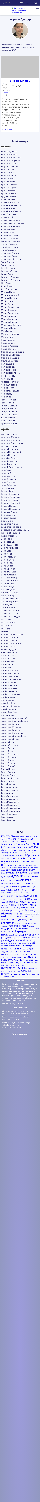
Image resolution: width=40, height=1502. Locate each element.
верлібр (21, 858)
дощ (3, 876)
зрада (33, 887)
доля (3, 872)
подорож (6, 928)
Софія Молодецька (10, 390)
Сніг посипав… (20, 81)
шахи (16, 971)
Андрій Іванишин (9, 449)
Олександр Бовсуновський (14, 718)
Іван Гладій (6, 619)
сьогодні (27, 951)
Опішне (7, 847)
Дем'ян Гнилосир (9, 577)
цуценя (3, 971)
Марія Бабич (7, 664)
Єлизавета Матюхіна (11, 613)
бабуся (28, 855)
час (8, 970)
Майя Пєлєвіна (8, 655)
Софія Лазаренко (9, 799)
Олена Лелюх (7, 748)
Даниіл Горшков (9, 541)
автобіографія (5, 855)
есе (19, 881)
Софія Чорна (7, 396)
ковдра (15, 893)
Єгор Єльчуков (8, 250)
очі (26, 923)
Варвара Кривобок (10, 202)
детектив (26, 867)
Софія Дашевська (9, 787)
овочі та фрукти (8, 919)
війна (5, 864)
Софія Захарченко (10, 796)
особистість (8, 923)
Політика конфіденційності (12, 1004)
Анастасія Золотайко (11, 157)
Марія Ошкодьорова (11, 679)
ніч (32, 916)
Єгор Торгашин (8, 607)
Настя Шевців (7, 715)
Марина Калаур (8, 661)
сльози (4, 945)
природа (7, 934)
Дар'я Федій (6, 553)
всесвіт (16, 861)
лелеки (36, 899)
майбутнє (24, 904)
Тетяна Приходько (10, 399)
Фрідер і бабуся (9, 852)
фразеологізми (16, 965)
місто (4, 913)
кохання (30, 895)
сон (23, 945)
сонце (28, 945)
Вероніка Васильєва (11, 205)
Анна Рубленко (8, 482)
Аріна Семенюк (8, 190)
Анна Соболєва (8, 485)
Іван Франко (21, 836)
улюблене (13, 962)
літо (11, 904)
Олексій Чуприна (9, 745)
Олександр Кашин (10, 724)
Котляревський (8, 844)
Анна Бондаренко (9, 461)
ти (21, 959)
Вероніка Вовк (8, 208)
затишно (30, 883)
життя (26, 879)
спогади (15, 948)
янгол (36, 974)
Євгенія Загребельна (11, 598)
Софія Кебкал (7, 387)
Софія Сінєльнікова (10, 808)
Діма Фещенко (8, 589)
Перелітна (13, 847)
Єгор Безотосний (9, 247)
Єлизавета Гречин (10, 610)
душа (26, 876)
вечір (4, 861)
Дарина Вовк (7, 559)
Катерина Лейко (9, 640)
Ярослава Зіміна (9, 423)
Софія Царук (7, 393)
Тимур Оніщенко (9, 411)
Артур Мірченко (9, 196)
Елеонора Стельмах (10, 241)
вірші (14, 865)
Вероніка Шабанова (11, 211)
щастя (5, 974)
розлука (26, 937)
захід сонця (6, 886)
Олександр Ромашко (11, 730)
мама (33, 904)
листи (3, 902)
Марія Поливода (9, 685)
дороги (35, 872)
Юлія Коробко (8, 820)
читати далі (7, 129)
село (10, 943)
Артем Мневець (8, 193)
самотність (22, 940)
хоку (29, 968)
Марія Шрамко (8, 697)
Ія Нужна (5, 631)
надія (21, 914)
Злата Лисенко (8, 262)
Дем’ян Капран (8, 583)
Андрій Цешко (8, 455)
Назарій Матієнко (9, 712)
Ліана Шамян (7, 286)
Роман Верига (8, 772)
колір (20, 892)
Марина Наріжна (9, 298)
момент (4, 911)
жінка (8, 883)
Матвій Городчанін (10, 319)
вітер (18, 865)
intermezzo (8, 836)
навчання (13, 913)
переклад (31, 926)
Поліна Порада (8, 769)
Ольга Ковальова (9, 757)
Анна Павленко (8, 479)
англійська (21, 855)
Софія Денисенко (9, 790)
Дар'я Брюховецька (10, 226)
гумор (7, 867)
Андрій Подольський (11, 452)
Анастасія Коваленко (11, 440)
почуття (23, 928)
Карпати (23, 841)
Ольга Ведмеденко (10, 754)
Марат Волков (8, 658)
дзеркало (34, 867)
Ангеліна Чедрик (9, 446)
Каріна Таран (7, 274)
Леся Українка (23, 843)
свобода (33, 940)
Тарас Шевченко (19, 850)
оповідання (27, 919)
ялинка (31, 974)
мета (3, 907)
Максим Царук (8, 292)
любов (10, 902)
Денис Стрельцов (9, 238)
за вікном (13, 883)
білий (7, 858)
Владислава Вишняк (11, 220)
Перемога (22, 847)
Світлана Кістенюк (10, 778)
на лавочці (28, 914)
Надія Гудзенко (8, 340)
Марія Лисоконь (9, 310)
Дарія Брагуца (8, 568)
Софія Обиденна (9, 805)
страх (31, 949)
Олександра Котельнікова (13, 736)
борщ (3, 858)
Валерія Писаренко (10, 509)
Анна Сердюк (7, 178)
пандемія (32, 922)
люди (17, 902)
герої (22, 865)
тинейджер (28, 959)
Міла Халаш (6, 331)
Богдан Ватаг (7, 491)
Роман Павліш (8, 375)
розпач (35, 937)
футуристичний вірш (14, 968)
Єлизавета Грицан (10, 253)
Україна (32, 850)
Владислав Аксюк (9, 524)
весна (31, 858)
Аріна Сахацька (8, 187)
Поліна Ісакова (8, 366)
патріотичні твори (18, 925)
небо (4, 916)
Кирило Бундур (8, 649)
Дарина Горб (7, 562)
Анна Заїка (6, 470)
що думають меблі (19, 974)
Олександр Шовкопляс (12, 733)
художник (34, 968)
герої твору (29, 865)
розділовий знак (16, 938)
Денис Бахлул (7, 586)
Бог (23, 839)
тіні (7, 963)
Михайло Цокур (8, 328)
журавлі (3, 883)
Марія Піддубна (8, 682)
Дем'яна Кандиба (9, 580)
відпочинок (27, 861)
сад (14, 940)
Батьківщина (14, 838)
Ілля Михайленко (9, 271)
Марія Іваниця (8, 301)
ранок (26, 934)
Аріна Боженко (8, 181)
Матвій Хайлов (8, 703)
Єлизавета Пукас (9, 256)
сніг (18, 945)
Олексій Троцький (10, 358)
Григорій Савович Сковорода (17, 840)
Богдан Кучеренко (10, 494)
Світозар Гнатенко (10, 381)
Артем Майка (7, 488)
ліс (7, 905)
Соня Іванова (7, 781)
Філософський (22, 853)
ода (19, 919)
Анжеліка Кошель (9, 458)
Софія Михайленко (10, 802)
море (10, 910)
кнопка (9, 893)
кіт (32, 899)
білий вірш (13, 858)
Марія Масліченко (10, 673)
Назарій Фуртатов (9, 346)
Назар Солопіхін (9, 343)
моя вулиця (16, 911)
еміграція (13, 880)
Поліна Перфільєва (10, 372)
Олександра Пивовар (11, 355)
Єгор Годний (7, 604)
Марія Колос (7, 304)
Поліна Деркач (8, 363)
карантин (19, 889)
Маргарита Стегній (10, 295)
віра (11, 865)
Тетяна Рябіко (7, 402)
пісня (15, 935)
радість (20, 935)
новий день (23, 916)
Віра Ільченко (8, 521)
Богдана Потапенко (10, 497)
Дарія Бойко (7, 565)
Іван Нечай (6, 625)
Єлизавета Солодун (10, 616)
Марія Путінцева (9, 688)
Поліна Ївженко (8, 369)
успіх (26, 962)
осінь (20, 922)
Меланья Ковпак (9, 322)
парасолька (4, 926)
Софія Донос (7, 793)
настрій (36, 914)
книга (4, 892)
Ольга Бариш (7, 751)
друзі (10, 876)
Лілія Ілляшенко (9, 652)
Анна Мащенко (8, 175)
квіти (33, 889)
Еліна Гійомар (8, 595)
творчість (15, 954)
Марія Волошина (9, 670)
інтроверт (4, 976)
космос (20, 895)
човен (12, 971)
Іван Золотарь (8, 268)
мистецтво (18, 907)
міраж (35, 911)
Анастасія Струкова (10, 160)
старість (25, 949)
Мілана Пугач (7, 337)
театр (17, 960)
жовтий (34, 881)
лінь (3, 905)
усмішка (20, 963)
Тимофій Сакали (9, 405)
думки (18, 876)
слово (32, 942)
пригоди (34, 928)
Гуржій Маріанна (9, 535)
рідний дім (7, 940)
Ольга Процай (8, 766)
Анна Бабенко (8, 169)
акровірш (13, 855)
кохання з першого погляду (12, 899)
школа (21, 970)
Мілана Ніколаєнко (10, 334)
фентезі (33, 962)
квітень (27, 890)
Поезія (5, 92)
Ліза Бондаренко (9, 289)
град (34, 865)
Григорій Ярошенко (10, 532)
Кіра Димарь (7, 283)
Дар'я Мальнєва (9, 229)
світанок (4, 943)
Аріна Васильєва (9, 184)
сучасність (19, 951)
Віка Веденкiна (8, 515)
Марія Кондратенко (10, 307)
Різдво (4, 850)
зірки (3, 890)
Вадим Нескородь (9, 500)
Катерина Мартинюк (11, 643)
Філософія (30, 853)
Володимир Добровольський (15, 530)
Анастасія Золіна (9, 154)
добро (22, 869)
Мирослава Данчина (11, 325)
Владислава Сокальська (12, 223)
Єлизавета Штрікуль (11, 259)
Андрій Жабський (9, 166)
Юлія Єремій (7, 817)
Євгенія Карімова (9, 601)
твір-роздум (26, 954)
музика (29, 910)
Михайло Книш (8, 709)
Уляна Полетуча (9, 417)
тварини (5, 954)
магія (16, 905)
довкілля (30, 869)
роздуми (6, 937)
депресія (20, 867)
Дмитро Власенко (9, 592)
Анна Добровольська (11, 467)
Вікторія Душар (8, 518)
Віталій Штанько (9, 214)
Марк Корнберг (8, 316)
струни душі (7, 951)
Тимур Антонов (8, 408)
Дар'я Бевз (6, 550)
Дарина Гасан (7, 232)
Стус (9, 850)
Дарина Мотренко (10, 235)
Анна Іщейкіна (8, 473)
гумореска (13, 867)
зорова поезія (25, 887)
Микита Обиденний (10, 706)
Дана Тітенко (7, 538)
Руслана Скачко (8, 775)
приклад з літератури (13, 931)
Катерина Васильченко (12, 634)
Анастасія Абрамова (11, 437)
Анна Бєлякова (8, 172)
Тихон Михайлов (9, 414)
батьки (35, 855)
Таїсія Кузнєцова (9, 814)
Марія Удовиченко (10, 313)
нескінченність (12, 917)
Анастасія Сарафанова (12, 443)
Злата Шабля (7, 265)
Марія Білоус (7, 667)
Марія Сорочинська (10, 694)
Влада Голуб (7, 217)
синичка (21, 943)
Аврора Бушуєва (9, 151)
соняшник (5, 949)
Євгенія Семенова (10, 244)
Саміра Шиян (7, 378)
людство (32, 902)
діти (2, 880)
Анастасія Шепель (10, 163)
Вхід (35, 3)
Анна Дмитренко (9, 464)
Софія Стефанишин (10, 811)
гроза (3, 867)
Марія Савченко (9, 691)
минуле (9, 907)
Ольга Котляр (7, 760)
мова (25, 907)
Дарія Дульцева (8, 571)
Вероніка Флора (9, 512)
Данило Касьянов (9, 547)
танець (33, 951)
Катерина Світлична (10, 280)
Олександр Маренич (11, 727)
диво (3, 870)
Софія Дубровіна (9, 384)
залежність (21, 883)
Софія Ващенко (8, 784)
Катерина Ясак (8, 646)
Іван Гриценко (8, 622)
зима (15, 886)
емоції (7, 881)
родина (34, 934)
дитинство (12, 869)
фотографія (4, 965)
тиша (36, 960)
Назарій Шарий (8, 349)
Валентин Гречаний (10, 503)
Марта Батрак (7, 700)
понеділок (16, 929)
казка (9, 889)
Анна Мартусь (8, 476)
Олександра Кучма (10, 739)
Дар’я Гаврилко (8, 556)
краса (27, 898)
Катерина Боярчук (10, 277)
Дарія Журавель (9, 574)
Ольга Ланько (8, 763)
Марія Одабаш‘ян (9, 676)
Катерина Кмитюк (9, 637)
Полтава (32, 847)
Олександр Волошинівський (15, 721)
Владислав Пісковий (11, 527)
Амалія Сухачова (9, 434)
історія (11, 976)
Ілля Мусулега (8, 628)
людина (24, 901)
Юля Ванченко (8, 420)
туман (3, 963)
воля (9, 861)
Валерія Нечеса (8, 506)
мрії (23, 910)
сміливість (11, 945)
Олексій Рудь (7, 742)
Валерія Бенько (8, 199)
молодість (33, 907)
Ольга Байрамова (9, 360)
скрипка (26, 943)
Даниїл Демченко (9, 544)
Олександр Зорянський (12, 352)
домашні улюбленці (18, 872)
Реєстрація (24, 3)
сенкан (15, 943)
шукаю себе (30, 971)
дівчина (34, 876)
